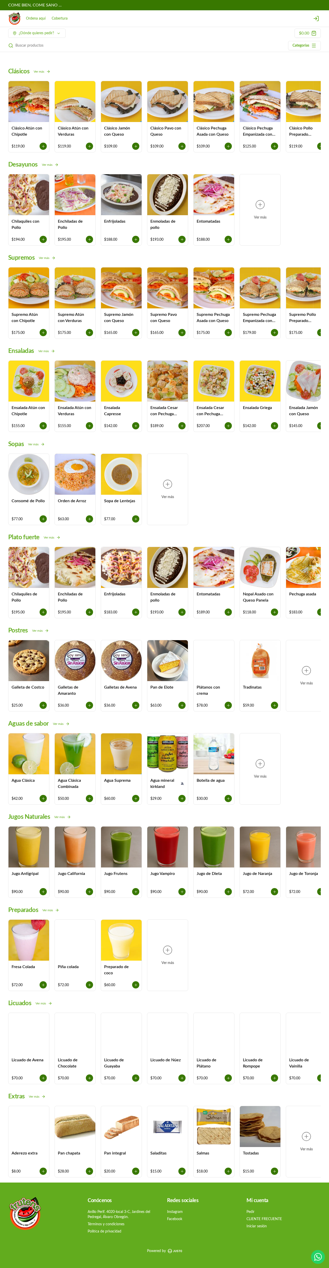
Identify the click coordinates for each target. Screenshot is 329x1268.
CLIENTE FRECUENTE (264, 1219)
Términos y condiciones (106, 1224)
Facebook (174, 1219)
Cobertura (60, 18)
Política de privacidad (104, 1231)
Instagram (175, 1212)
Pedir (250, 1212)
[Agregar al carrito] (43, 146)
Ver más (39, 71)
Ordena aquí (35, 18)
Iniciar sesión (256, 1226)
